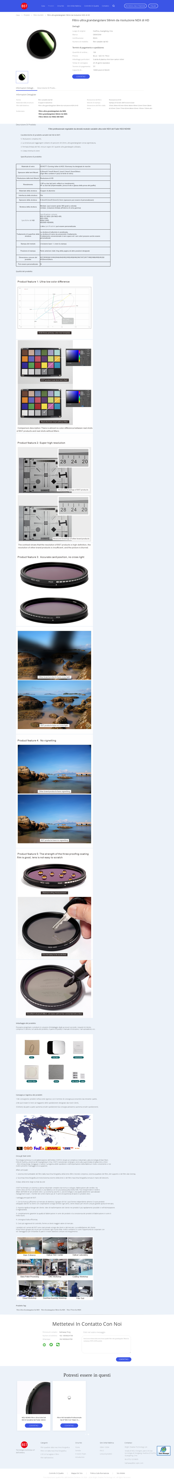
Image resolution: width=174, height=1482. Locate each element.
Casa (43, 6)
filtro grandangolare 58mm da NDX (53, 1310)
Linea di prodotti (106, 1454)
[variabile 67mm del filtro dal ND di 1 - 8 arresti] (104, 1397)
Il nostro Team (80, 1454)
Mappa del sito (77, 1473)
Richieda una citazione (135, 6)
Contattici (105, 6)
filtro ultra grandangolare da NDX (28, 1310)
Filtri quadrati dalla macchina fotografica (55, 1447)
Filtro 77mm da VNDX (74, 1310)
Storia (77, 1447)
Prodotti (51, 6)
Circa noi (60, 6)
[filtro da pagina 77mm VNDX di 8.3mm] (69, 1397)
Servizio (78, 1450)
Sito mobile (121, 1473)
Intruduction (79, 1457)
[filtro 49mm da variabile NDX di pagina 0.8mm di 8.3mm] (33, 1397)
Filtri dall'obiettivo (47, 1457)
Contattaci (81, 76)
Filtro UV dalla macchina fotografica (53, 1451)
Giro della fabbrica (74, 6)
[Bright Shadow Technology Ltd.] (46, 1345)
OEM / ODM (104, 1447)
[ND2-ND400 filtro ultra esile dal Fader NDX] (140, 1397)
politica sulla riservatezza (99, 1473)
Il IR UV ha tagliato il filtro (50, 1454)
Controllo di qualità (91, 6)
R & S (102, 1450)
